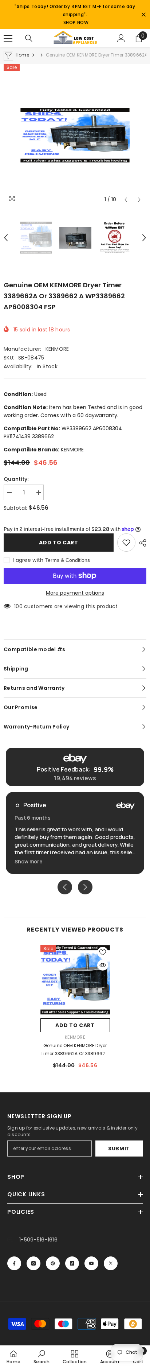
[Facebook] (14, 1263)
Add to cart (58, 542)
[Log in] (121, 38)
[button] (125, 199)
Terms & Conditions (67, 560)
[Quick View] (102, 965)
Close (143, 15)
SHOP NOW (76, 22)
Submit (119, 1148)
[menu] (8, 38)
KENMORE (57, 349)
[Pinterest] (53, 1263)
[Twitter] (111, 1263)
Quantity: (16, 479)
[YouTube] (91, 1263)
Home (22, 55)
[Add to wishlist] (126, 542)
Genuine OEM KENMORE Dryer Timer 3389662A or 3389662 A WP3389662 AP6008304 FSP (75, 1050)
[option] (75, 135)
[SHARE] (140, 543)
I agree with (28, 560)
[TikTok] (72, 1263)
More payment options (75, 592)
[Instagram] (33, 1263)
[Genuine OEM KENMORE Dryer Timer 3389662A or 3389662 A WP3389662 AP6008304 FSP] (75, 980)
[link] (41, 1357)
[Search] (28, 38)
